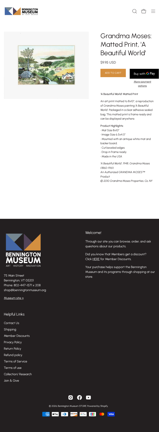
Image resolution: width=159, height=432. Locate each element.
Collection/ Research (18, 374)
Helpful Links (14, 314)
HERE (96, 259)
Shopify (104, 406)
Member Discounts (17, 336)
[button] (134, 11)
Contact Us (11, 323)
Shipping (10, 329)
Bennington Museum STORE (72, 406)
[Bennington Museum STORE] (21, 11)
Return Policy (12, 348)
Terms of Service (15, 361)
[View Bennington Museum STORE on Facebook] (79, 397)
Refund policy (13, 355)
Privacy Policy (13, 342)
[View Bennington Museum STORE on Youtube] (88, 397)
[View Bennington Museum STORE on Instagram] (70, 397)
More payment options (142, 83)
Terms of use (13, 368)
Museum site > (14, 298)
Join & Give (11, 380)
